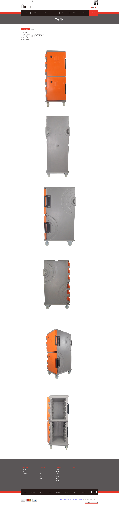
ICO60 (57, 473)
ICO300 (58, 476)
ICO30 (57, 471)
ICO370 (24, 471)
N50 (40, 473)
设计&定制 (64, 12)
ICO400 (58, 480)
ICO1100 (25, 473)
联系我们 (93, 12)
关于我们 (35, 12)
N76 (40, 475)
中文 (93, 7)
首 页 (25, 12)
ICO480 (24, 469)
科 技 (55, 12)
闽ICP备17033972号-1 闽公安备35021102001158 (71, 499)
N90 (40, 476)
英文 (97, 7)
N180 (41, 478)
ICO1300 (25, 475)
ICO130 (58, 475)
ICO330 (58, 478)
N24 (40, 469)
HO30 (57, 469)
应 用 (74, 12)
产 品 (45, 12)
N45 (40, 471)
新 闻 (84, 12)
